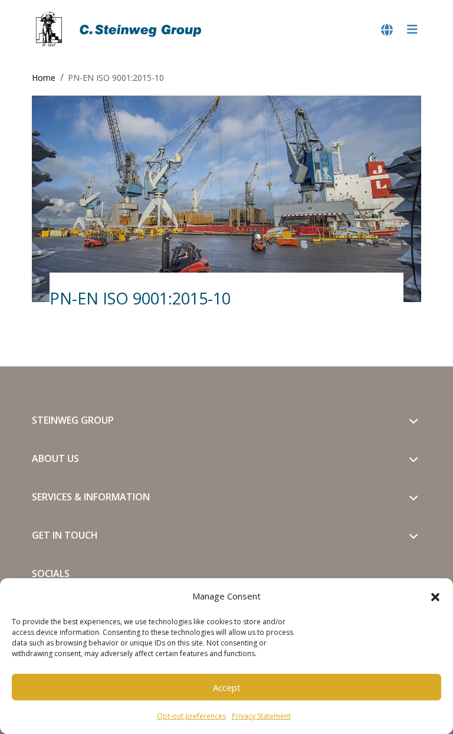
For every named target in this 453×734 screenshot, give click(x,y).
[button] (435, 596)
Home (43, 77)
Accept (227, 687)
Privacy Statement (261, 716)
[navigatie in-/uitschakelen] (412, 30)
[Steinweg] (120, 29)
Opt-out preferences (191, 716)
